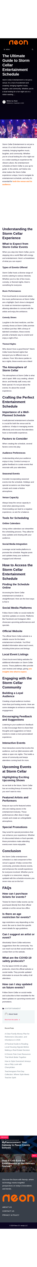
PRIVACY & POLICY (10, 1215)
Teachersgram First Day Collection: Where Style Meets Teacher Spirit (17, 1074)
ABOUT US (7, 1207)
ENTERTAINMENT (13, 1009)
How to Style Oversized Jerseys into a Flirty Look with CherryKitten (18, 1064)
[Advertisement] (18, 18)
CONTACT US (8, 1211)
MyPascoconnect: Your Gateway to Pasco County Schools (16, 1145)
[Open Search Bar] (32, 49)
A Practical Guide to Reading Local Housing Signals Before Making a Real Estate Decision (17, 1047)
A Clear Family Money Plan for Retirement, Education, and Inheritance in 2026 (17, 1037)
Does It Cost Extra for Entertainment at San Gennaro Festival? (18, 1163)
